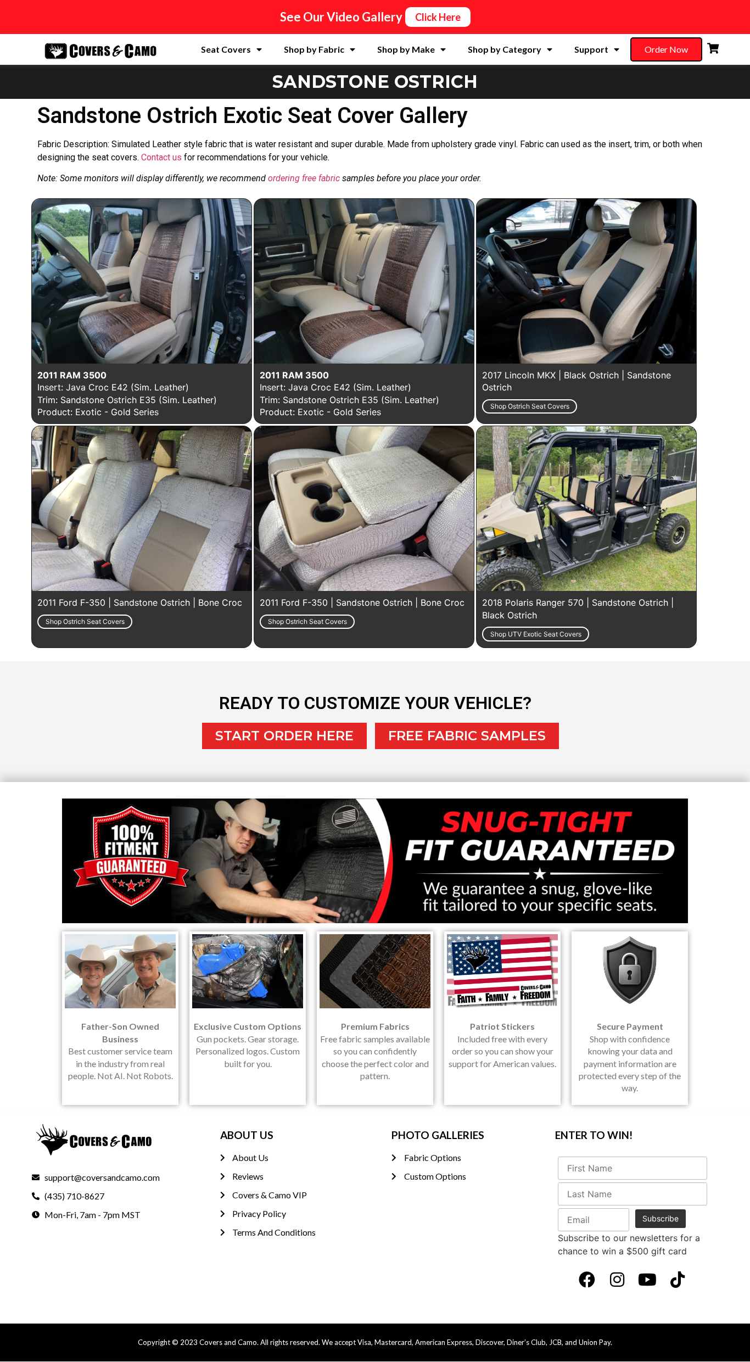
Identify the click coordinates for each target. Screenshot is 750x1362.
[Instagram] (617, 1279)
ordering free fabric (304, 178)
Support (591, 49)
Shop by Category (504, 49)
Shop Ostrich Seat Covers (529, 406)
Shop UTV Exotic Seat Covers (535, 634)
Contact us (161, 157)
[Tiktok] (677, 1279)
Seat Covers (226, 49)
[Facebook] (587, 1279)
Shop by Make (406, 49)
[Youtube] (647, 1279)
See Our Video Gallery (341, 16)
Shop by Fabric (314, 49)
